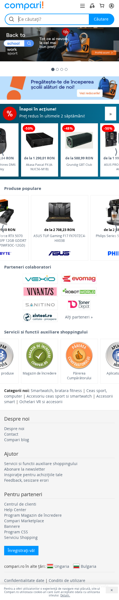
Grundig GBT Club (79, 161)
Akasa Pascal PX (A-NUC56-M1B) (39, 163)
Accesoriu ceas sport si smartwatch (59, 396)
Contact (11, 434)
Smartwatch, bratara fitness (56, 390)
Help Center (15, 509)
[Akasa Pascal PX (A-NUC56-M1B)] (39, 140)
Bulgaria (88, 566)
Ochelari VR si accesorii (41, 401)
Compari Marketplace (24, 520)
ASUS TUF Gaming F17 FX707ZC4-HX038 (59, 235)
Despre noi (14, 428)
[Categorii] (82, 5)
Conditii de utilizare (67, 580)
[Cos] (102, 5)
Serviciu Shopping (21, 537)
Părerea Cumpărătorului (79, 375)
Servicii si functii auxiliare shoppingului (40, 463)
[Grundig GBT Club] (79, 140)
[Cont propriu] (111, 5)
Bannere (12, 526)
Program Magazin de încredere (33, 515)
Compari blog (16, 439)
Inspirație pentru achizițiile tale (33, 474)
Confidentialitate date (24, 580)
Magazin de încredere (39, 373)
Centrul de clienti (20, 504)
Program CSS (16, 531)
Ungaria (62, 566)
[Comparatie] (92, 5)
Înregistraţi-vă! (21, 550)
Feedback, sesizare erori (26, 480)
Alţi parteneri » (79, 317)
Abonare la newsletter (24, 469)
